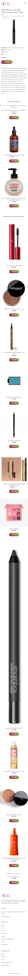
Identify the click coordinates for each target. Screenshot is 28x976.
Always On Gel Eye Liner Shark (14, 728)
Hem (2, 14)
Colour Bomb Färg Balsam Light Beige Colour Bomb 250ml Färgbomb (14, 199)
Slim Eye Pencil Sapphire (14, 440)
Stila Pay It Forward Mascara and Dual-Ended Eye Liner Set (14, 484)
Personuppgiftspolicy (6, 962)
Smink (9, 47)
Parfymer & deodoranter (7, 939)
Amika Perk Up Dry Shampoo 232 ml (14, 771)
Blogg (2, 954)
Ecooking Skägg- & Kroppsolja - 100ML (14, 155)
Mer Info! (6, 62)
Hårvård (3, 930)
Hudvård (3, 936)
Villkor (2, 959)
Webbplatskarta (5, 965)
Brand (13, 47)
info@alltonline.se (5, 916)
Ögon (16, 47)
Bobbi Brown (22, 47)
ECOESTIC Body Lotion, (14, 876)
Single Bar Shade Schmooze (14, 397)
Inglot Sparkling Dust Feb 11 (14, 814)
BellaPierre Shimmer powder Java (14, 309)
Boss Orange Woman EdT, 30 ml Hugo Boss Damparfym (14, 110)
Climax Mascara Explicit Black (14, 265)
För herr (3, 928)
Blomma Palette (14, 528)
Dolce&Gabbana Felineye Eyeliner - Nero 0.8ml (14, 353)
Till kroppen (4, 944)
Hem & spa (4, 933)
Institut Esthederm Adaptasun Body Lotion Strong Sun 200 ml (14, 858)
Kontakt (3, 957)
